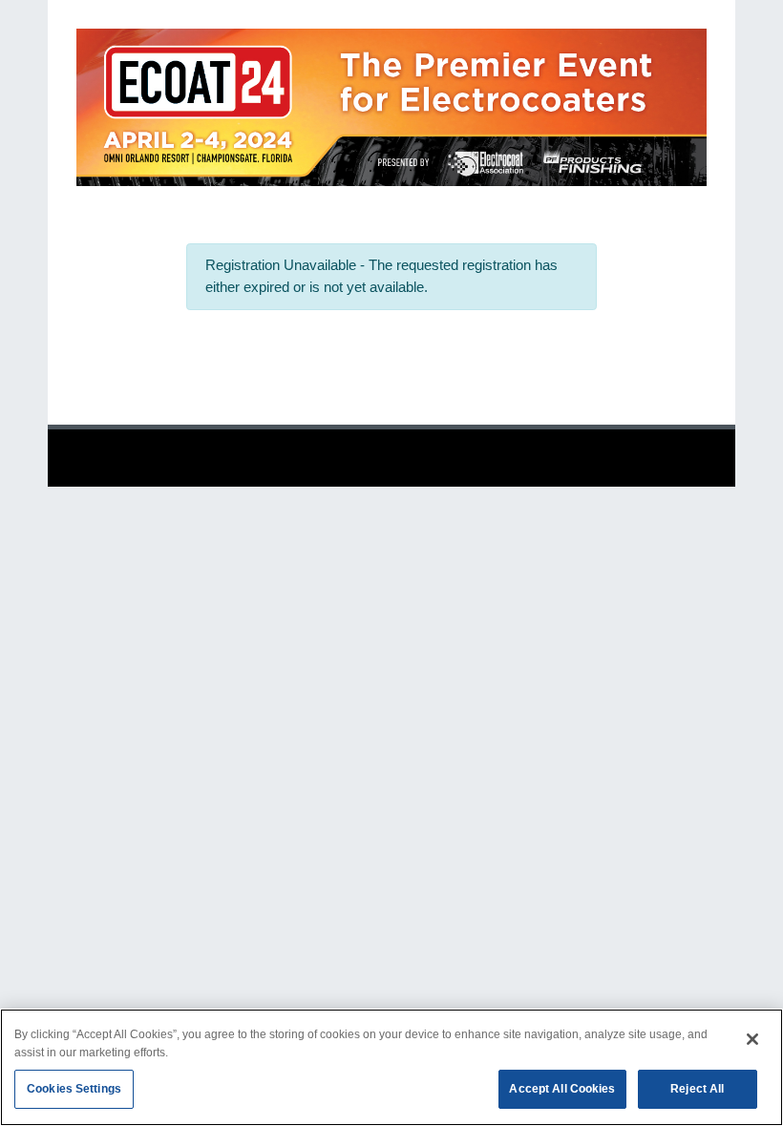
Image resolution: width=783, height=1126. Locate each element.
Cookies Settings (74, 1088)
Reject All (697, 1088)
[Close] (752, 1039)
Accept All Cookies (562, 1088)
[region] (391, 1067)
